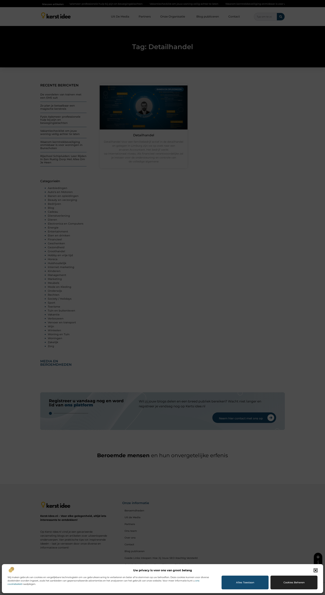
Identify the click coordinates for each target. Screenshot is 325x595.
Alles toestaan (245, 582)
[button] (315, 570)
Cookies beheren (294, 582)
